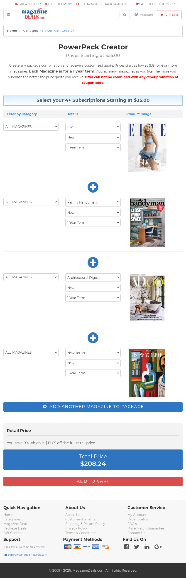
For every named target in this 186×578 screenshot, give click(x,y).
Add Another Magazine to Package (96, 406)
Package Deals (15, 528)
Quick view (148, 147)
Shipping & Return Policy (85, 524)
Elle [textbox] (70, 127)
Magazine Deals (15, 524)
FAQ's (132, 524)
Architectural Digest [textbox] (83, 278)
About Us (72, 515)
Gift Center (12, 533)
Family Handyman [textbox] (82, 202)
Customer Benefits (80, 519)
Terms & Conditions (80, 533)
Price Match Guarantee (145, 528)
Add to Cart (93, 481)
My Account (137, 515)
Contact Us (136, 533)
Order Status (137, 519)
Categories (12, 519)
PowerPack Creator (58, 30)
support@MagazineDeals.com (27, 554)
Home (12, 30)
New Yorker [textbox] (76, 353)
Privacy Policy (76, 528)
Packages (30, 30)
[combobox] (92, 127)
